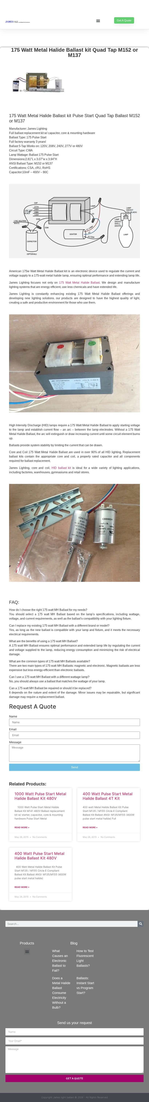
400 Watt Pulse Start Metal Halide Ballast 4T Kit (107, 796)
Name (13, 716)
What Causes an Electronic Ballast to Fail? (60, 960)
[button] (98, 21)
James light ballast (63, 1097)
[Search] (141, 924)
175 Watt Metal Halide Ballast (79, 282)
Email (13, 729)
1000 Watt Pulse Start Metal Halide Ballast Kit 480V (40, 796)
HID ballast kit (61, 467)
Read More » (22, 827)
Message (15, 742)
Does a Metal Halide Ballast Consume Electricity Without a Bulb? (61, 992)
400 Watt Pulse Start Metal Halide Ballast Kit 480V (39, 855)
